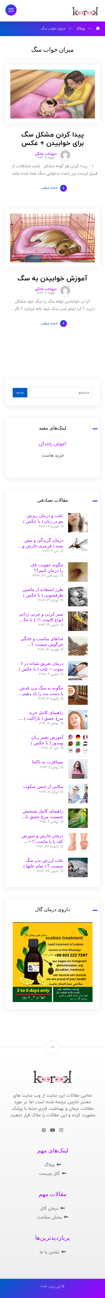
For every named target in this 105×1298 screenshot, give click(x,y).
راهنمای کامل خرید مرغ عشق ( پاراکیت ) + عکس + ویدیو (41, 718)
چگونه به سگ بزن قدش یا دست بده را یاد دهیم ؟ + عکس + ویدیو (41, 693)
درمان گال (49, 1209)
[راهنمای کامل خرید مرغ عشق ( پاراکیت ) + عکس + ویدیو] (78, 719)
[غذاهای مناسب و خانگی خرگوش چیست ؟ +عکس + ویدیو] (78, 646)
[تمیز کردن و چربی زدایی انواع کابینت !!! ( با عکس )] (78, 621)
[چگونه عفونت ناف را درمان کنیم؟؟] (78, 572)
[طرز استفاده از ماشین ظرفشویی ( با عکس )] (78, 596)
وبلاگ (49, 1165)
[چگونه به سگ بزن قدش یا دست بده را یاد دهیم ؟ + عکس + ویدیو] (78, 695)
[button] (11, 10)
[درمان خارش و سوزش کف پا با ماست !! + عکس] (78, 843)
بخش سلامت (49, 1217)
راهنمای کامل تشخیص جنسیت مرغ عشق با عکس (43, 817)
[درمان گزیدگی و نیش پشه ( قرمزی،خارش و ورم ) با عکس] (78, 547)
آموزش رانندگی (52, 444)
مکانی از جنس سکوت (43, 786)
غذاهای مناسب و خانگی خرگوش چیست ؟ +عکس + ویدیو (42, 644)
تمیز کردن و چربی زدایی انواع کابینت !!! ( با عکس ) (40, 620)
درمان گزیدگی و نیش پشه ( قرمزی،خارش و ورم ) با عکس (42, 546)
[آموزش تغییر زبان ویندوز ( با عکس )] (78, 744)
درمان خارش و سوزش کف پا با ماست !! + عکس (42, 841)
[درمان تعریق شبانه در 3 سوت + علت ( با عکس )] (78, 670)
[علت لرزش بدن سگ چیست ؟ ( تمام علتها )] (78, 867)
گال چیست (49, 1174)
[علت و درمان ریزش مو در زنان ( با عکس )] (78, 522)
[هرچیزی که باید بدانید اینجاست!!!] (85, 11)
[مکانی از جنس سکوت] (78, 793)
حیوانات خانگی (46, 154)
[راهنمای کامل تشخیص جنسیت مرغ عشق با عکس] (78, 818)
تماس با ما (49, 1252)
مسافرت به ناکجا (47, 761)
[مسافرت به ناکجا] (78, 769)
